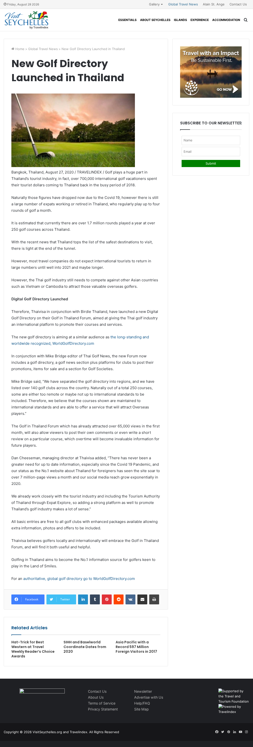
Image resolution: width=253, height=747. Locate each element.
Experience (199, 20)
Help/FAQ (142, 703)
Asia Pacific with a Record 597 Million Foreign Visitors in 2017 (136, 647)
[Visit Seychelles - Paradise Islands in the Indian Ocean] (26, 20)
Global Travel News (183, 4)
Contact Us (238, 4)
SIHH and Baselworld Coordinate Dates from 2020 (84, 647)
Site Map (141, 709)
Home (19, 49)
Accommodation (226, 20)
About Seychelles (155, 20)
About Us (96, 697)
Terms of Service (101, 703)
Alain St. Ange (214, 4)
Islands (180, 20)
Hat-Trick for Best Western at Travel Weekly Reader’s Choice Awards (33, 649)
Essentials (127, 20)
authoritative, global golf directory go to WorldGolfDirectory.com (79, 578)
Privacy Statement (103, 709)
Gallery (154, 4)
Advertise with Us (148, 697)
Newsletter (143, 691)
